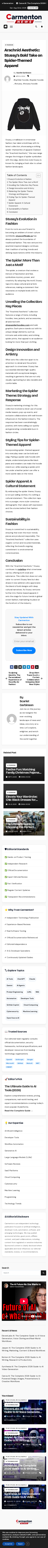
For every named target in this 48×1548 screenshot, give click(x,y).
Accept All (8, 1544)
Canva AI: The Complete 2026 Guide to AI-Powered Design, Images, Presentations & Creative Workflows (21, 1379)
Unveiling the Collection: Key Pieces (23, 185)
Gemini (9, 985)
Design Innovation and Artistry (21, 188)
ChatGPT (21, 979)
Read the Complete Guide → (19, 1110)
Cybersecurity (13, 1011)
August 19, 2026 (14, 1416)
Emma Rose (26, 777)
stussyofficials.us (24, 236)
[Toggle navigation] (11, 26)
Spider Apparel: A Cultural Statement (19, 204)
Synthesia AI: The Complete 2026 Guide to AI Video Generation (22, 1497)
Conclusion (13, 212)
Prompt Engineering (15, 992)
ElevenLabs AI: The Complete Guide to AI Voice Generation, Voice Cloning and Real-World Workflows (23, 1338)
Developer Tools (27, 998)
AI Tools (10, 979)
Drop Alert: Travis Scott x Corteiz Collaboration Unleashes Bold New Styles (32, 678)
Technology (12, 1405)
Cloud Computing (31, 1005)
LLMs (29, 992)
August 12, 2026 (14, 1473)
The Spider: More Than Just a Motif (23, 182)
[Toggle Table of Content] (37, 175)
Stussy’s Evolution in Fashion (20, 179)
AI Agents (21, 985)
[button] (36, 26)
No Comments (10, 1420)
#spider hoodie (36, 80)
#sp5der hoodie (21, 80)
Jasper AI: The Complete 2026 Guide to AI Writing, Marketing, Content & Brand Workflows (23, 1349)
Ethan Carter (31, 1416)
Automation (11, 998)
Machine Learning (30, 1011)
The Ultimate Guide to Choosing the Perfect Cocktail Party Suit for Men (23, 827)
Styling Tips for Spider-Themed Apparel (22, 198)
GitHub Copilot (13, 1005)
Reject (20, 1544)
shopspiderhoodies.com (18, 325)
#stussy (18, 83)
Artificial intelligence (17, 1400)
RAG (37, 992)
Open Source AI (13, 1018)
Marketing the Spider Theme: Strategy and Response (21, 192)
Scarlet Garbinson (23, 73)
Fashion (10, 45)
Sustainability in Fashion (18, 209)
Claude (32, 979)
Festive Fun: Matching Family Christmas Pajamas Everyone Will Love (23, 772)
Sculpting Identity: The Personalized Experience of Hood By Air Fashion (15, 678)
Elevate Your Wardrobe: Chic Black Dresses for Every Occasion (21, 800)
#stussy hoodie (30, 83)
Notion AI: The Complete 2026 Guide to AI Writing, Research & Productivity (21, 1358)
